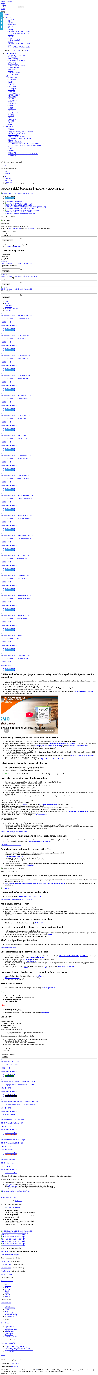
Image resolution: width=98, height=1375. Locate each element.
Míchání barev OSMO (15, 142)
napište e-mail (32, 228)
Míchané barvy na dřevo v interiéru (19, 43)
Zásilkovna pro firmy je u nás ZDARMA (20, 131)
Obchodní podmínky (11, 1314)
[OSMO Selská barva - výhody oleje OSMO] (13, 1243)
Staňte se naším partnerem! (16, 136)
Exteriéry (11, 19)
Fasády (10, 23)
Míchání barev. (30, 865)
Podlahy (10, 36)
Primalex (7, 1294)
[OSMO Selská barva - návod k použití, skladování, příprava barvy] (13, 1238)
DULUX (11, 114)
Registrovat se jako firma (8, 1197)
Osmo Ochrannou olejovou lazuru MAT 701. (63, 743)
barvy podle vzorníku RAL (15, 856)
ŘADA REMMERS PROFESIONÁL (20, 138)
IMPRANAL (9, 1287)
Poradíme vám (5, 1261)
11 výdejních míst (6, 1264)
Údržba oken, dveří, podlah (16, 60)
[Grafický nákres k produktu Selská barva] (14, 832)
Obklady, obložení (14, 40)
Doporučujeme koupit (11, 308)
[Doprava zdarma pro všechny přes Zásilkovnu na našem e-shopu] (13, 1207)
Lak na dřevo (9, 1328)
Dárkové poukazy (13, 135)
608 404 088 (23, 154)
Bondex (7, 1293)
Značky (7, 76)
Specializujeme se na (7, 1281)
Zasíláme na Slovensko (12, 1313)
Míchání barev (12, 140)
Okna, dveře (12, 24)
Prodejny (11, 150)
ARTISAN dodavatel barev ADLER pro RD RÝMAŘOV (26, 143)
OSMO (10, 81)
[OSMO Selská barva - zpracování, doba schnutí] (13, 1240)
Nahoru (3, 1355)
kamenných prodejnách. (36, 957)
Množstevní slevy (6, 1268)
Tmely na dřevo (13, 64)
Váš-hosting (14, 1366)
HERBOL (11, 90)
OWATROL (12, 124)
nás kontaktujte (12, 1186)
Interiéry (10, 35)
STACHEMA (12, 78)
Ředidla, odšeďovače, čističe (17, 55)
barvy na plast (27, 50)
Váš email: (5, 1050)
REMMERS (12, 79)
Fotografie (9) (9, 305)
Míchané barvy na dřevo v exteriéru (19, 31)
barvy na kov (18, 50)
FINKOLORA (13, 119)
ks (21, 238)
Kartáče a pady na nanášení (16, 65)
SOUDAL (11, 98)
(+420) (15, 228)
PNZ (9, 117)
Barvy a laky (8, 17)
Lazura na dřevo (9, 1333)
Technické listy (9, 1316)
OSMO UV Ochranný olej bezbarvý (82, 755)
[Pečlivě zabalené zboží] (8, 947)
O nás (10, 128)
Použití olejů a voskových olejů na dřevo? (17, 1348)
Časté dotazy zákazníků (8, 1343)
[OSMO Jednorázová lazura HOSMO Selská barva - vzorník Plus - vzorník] (11, 845)
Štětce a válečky (13, 59)
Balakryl (7, 1296)
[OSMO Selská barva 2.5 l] (14, 1233)
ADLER (11, 84)
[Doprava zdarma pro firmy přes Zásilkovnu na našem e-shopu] (15, 1191)
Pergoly (10, 29)
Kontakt (10, 148)
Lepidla (10, 71)
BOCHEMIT (12, 103)
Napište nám (12, 155)
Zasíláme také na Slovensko (13, 246)
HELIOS (11, 121)
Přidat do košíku (7, 240)
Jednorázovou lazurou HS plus (77, 745)
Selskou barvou (39, 745)
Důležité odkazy (6, 1303)
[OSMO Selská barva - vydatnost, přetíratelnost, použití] (13, 1241)
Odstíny (7, 303)
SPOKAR (11, 83)
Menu (2, 10)
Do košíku (6, 271)
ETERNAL (12, 109)
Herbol (7, 1291)
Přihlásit (3, 5)
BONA (10, 105)
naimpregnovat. (46, 1012)
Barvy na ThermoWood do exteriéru (19, 33)
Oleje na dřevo (9, 1331)
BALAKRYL (12, 93)
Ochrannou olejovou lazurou (54, 745)
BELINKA (11, 102)
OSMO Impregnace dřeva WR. (83, 691)
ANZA (10, 107)
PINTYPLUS (12, 123)
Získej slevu (8, 310)
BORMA (11, 116)
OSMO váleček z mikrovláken (49, 804)
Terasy (10, 28)
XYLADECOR (13, 112)
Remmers (7, 1286)
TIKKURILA (12, 100)
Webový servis (14, 1363)
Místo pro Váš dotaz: (8, 1054)
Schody (10, 42)
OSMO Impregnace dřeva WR (79, 811)
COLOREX (12, 88)
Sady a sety (11, 69)
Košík (3, 3)
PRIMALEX (12, 97)
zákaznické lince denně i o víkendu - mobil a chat (35, 968)
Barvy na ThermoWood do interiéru (19, 47)
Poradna (10, 147)
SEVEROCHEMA (14, 95)
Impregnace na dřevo (11, 1329)
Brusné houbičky (13, 67)
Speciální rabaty (5, 1271)
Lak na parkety (9, 1326)
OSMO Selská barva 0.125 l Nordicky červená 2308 (17, 289)
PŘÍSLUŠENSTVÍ (10, 53)
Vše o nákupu (5, 14)
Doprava (11, 129)
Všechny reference (6, 1274)
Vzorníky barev (13, 74)
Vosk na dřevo (9, 1335)
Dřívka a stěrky (13, 57)
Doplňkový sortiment (14, 72)
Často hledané (5, 1323)
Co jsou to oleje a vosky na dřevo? (15, 1346)
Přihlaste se (18, 1201)
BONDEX (11, 91)
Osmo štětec (25, 804)
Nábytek (11, 38)
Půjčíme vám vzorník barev (16, 133)
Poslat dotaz (8, 307)
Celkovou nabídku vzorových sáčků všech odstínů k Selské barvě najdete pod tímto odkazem (35, 883)
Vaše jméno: (6, 1048)
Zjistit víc (3, 165)
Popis (6, 301)
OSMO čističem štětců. (40, 815)
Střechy (10, 26)
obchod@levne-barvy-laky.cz (10, 1255)
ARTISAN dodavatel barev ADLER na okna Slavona (24, 145)
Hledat (3, 9)
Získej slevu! (12, 152)
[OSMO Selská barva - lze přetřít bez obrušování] (13, 1245)
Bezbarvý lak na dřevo (11, 1336)
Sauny (10, 45)
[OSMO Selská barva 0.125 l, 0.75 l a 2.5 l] (13, 1234)
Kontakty (7, 1309)
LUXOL (11, 110)
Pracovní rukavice (13, 62)
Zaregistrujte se (9, 1184)
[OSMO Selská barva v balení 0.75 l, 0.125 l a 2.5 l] (17, 899)
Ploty (10, 21)
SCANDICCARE (14, 86)
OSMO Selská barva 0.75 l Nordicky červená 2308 (16, 263)
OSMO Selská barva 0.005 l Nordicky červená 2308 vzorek (19, 276)
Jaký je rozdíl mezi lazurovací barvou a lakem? (19, 1350)
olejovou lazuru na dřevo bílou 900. (51, 759)
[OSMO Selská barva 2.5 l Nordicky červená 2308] (17, 193)
